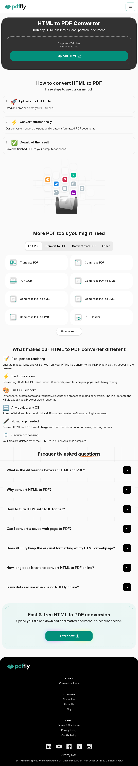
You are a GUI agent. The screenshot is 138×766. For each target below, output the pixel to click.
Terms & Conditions (69, 725)
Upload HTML (67, 56)
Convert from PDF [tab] (84, 246)
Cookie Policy (69, 735)
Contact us (69, 699)
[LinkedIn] (48, 746)
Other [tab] (106, 246)
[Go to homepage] (15, 6)
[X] (79, 746)
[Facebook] (69, 746)
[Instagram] (89, 746)
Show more (67, 331)
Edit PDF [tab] (33, 246)
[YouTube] (59, 746)
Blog (69, 709)
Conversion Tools (69, 683)
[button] (69, 50)
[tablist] (69, 246)
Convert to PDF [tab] (55, 246)
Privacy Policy (69, 730)
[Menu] (130, 7)
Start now (67, 636)
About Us (69, 704)
